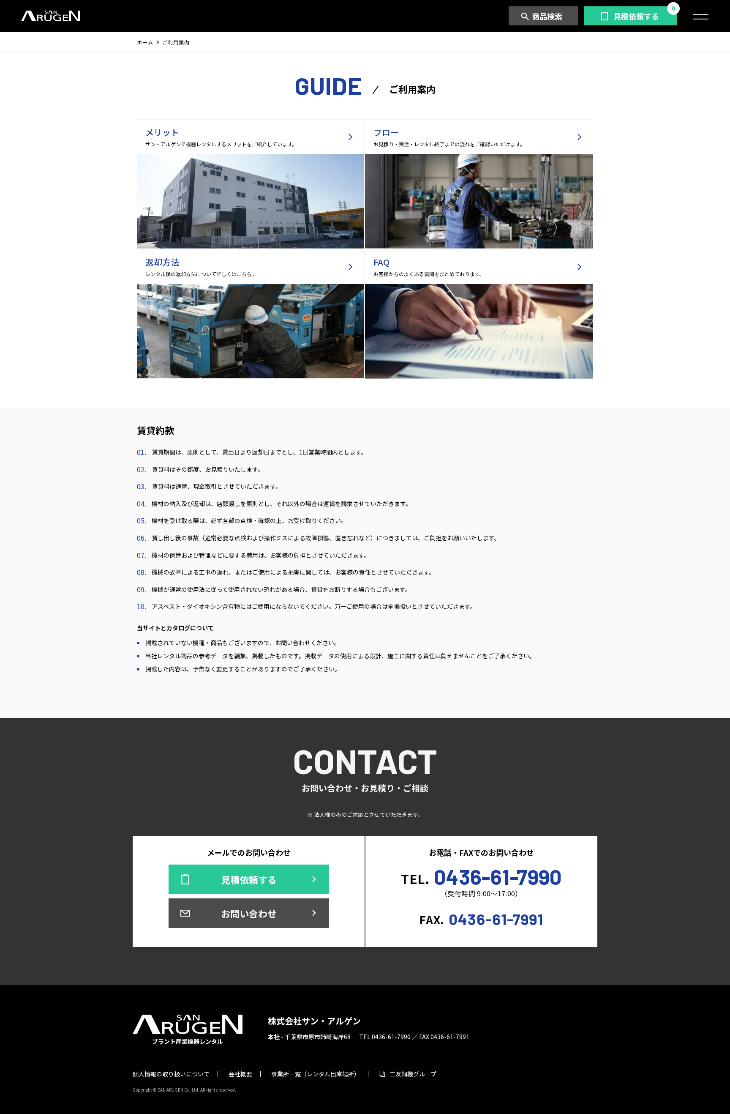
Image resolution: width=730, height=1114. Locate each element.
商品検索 (547, 16)
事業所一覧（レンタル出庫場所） (315, 1074)
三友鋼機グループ (413, 1074)
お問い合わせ (249, 913)
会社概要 (240, 1074)
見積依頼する (636, 16)
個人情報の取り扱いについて (171, 1074)
